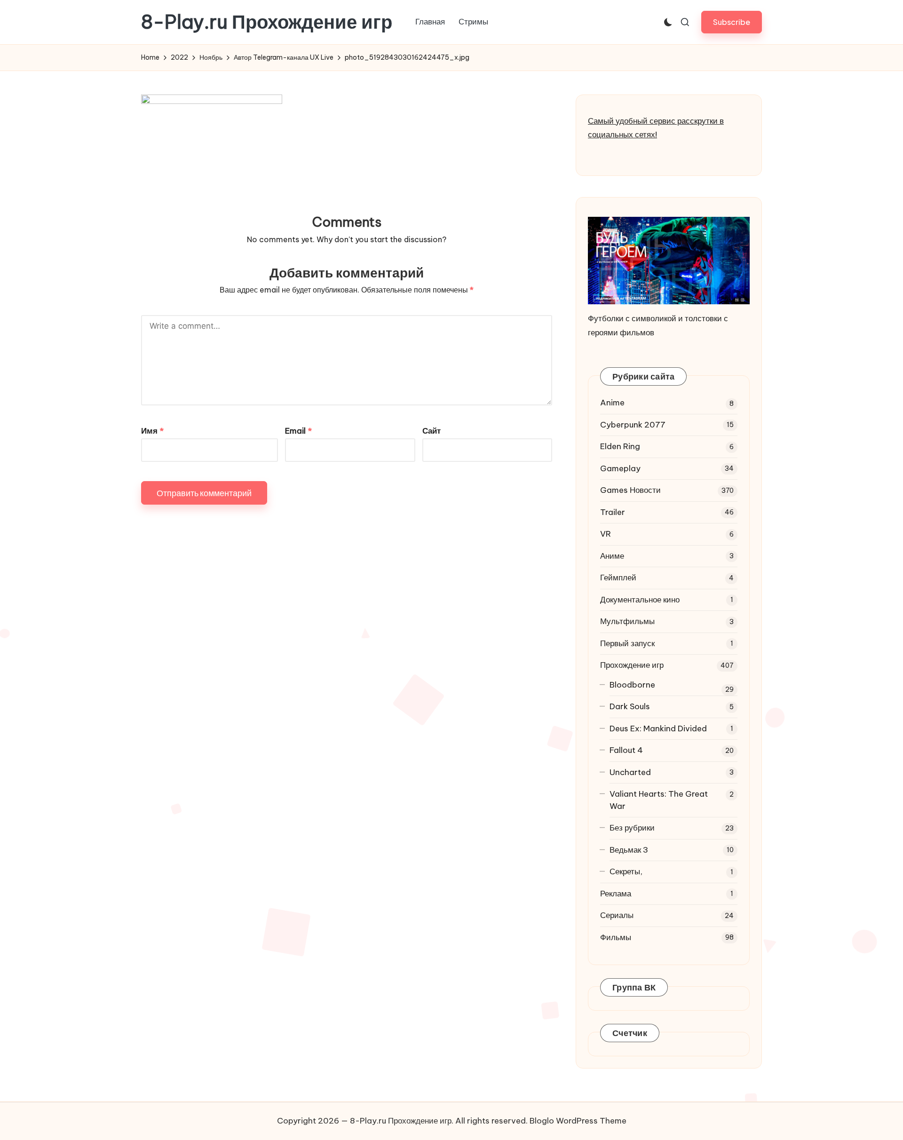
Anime (612, 402)
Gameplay (620, 468)
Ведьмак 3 (629, 850)
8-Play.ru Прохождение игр (266, 22)
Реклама (615, 893)
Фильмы (615, 937)
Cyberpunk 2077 (632, 425)
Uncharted (630, 772)
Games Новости (630, 490)
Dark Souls (630, 706)
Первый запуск (627, 643)
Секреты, (626, 871)
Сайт (431, 431)
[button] (731, 22)
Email (298, 431)
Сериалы (617, 915)
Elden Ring (620, 446)
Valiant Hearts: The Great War (659, 800)
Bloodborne (632, 685)
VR (605, 534)
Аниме (612, 556)
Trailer (612, 512)
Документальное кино (640, 599)
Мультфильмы (627, 621)
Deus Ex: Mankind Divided (658, 728)
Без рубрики (632, 828)
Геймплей (618, 577)
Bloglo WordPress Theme (578, 1121)
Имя (152, 431)
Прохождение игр (632, 665)
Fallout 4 (626, 750)
